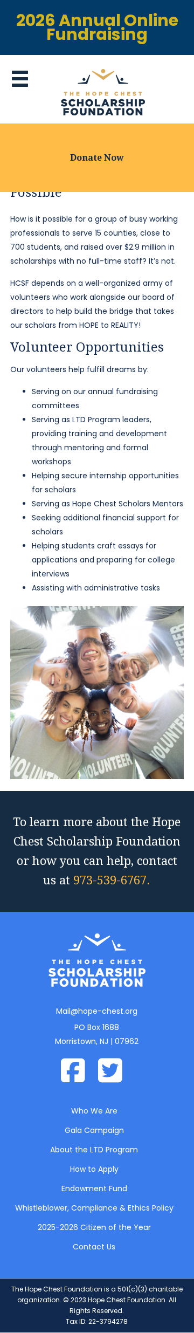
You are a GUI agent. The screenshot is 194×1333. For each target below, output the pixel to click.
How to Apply (94, 1169)
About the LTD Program (94, 1149)
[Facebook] (78, 1072)
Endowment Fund (94, 1188)
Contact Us (94, 1246)
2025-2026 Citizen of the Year (94, 1227)
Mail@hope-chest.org (96, 1011)
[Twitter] (115, 1072)
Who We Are (94, 1110)
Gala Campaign (94, 1130)
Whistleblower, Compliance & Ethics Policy (94, 1208)
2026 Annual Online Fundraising (97, 27)
